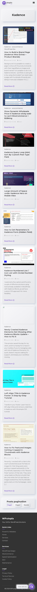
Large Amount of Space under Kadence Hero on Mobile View (15, 193)
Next (25, 505)
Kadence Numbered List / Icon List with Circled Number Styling (18, 273)
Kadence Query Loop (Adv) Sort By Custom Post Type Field (17, 154)
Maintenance (7, 563)
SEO (3, 560)
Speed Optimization (9, 557)
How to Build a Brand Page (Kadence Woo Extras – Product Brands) (17, 54)
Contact (5, 540)
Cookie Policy (7, 579)
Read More (8, 86)
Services (5, 538)
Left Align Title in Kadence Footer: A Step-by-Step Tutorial (17, 395)
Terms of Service (8, 576)
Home (4, 534)
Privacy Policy (7, 573)
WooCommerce (7, 554)
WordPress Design (8, 551)
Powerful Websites (9, 532)
